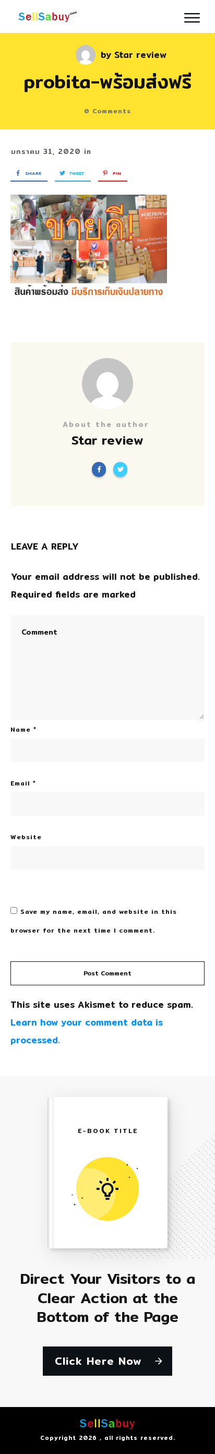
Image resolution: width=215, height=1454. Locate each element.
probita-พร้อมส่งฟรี (107, 81)
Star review (140, 54)
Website (26, 837)
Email (23, 783)
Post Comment (107, 973)
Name (23, 729)
